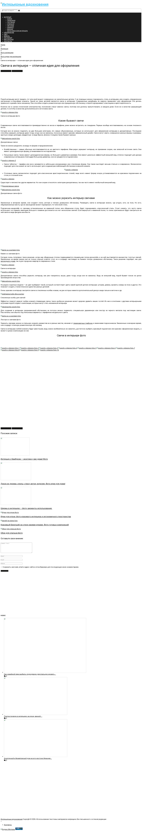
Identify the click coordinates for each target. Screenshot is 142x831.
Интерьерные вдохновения (11, 819)
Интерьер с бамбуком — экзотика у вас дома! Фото (24, 459)
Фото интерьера (7, 53)
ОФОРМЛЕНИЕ (9, 32)
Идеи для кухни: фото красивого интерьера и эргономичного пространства (36, 516)
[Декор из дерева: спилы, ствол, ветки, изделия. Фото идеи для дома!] (71, 471)
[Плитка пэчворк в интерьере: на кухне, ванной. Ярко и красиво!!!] (35, 714)
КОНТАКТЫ (8, 41)
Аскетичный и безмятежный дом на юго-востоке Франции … (28, 758)
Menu (3, 14)
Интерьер (4, 49)
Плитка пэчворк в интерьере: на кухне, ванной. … (23, 716)
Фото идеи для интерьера (17, 31)
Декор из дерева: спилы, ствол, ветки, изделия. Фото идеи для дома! (33, 484)
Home (3, 45)
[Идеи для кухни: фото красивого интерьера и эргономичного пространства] (71, 512)
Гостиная (11, 22)
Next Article (16, 71)
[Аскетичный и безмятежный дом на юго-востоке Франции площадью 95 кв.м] (35, 756)
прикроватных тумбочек (83, 323)
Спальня (10, 24)
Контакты (8, 825)
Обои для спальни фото (12, 533)
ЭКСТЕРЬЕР (8, 38)
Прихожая (11, 20)
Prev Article (6, 71)
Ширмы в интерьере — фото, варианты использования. (26, 508)
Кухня (9, 19)
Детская (10, 26)
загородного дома (8, 261)
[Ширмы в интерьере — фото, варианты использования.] (71, 496)
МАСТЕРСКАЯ (8, 39)
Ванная (10, 29)
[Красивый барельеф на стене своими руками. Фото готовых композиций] (71, 521)
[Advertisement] (50, 85)
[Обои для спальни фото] (71, 529)
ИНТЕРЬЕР (7, 17)
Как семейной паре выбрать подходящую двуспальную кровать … (30, 674)
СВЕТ (6, 34)
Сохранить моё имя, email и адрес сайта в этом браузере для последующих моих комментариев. (41, 567)
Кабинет (10, 27)
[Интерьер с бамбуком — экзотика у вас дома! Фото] (71, 446)
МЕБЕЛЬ (7, 36)
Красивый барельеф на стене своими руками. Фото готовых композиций (35, 525)
